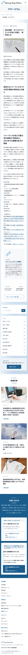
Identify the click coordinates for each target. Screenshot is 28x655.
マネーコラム (9, 14)
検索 (23, 310)
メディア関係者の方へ (6, 636)
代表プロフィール (5, 587)
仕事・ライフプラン (13, 26)
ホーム (2, 14)
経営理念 (3, 590)
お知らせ (3, 618)
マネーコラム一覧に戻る (12, 297)
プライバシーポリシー (6, 596)
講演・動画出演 (4, 608)
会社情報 (3, 584)
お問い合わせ (12, 367)
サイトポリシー (4, 593)
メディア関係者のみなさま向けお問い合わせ (11, 633)
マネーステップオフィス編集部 (13, 261)
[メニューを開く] (25, 2)
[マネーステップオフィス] (11, 2)
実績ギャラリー (4, 611)
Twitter (21, 244)
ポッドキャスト (4, 624)
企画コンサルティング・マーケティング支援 (11, 605)
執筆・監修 (3, 603)
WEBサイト (15, 244)
